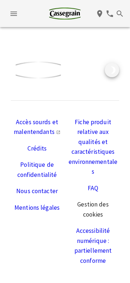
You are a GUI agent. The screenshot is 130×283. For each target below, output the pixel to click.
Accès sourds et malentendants (36, 127)
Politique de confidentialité (37, 170)
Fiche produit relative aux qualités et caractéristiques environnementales (93, 147)
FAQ (93, 188)
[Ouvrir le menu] (13, 13)
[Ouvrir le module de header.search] (120, 14)
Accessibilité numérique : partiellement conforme (93, 246)
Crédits (37, 148)
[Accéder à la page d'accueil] (65, 13)
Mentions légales (37, 208)
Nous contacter (37, 191)
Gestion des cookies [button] (92, 209)
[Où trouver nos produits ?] (100, 14)
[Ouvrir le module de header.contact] (110, 14)
